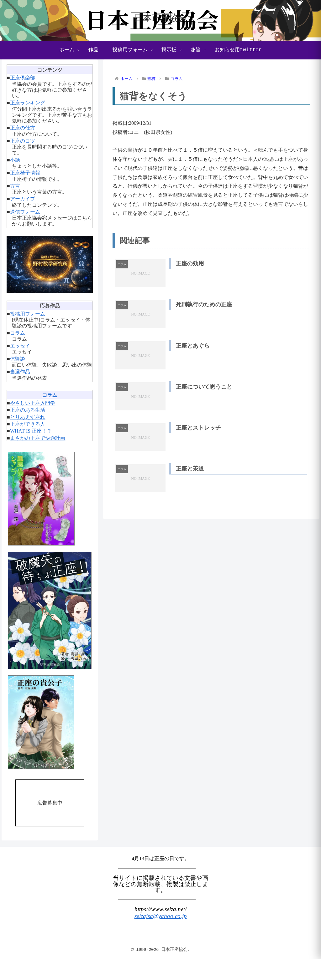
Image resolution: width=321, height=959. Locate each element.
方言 (15, 186)
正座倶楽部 (22, 77)
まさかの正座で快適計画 (37, 438)
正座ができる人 (27, 424)
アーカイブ (22, 198)
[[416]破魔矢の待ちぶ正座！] (49, 610)
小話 (15, 160)
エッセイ (20, 345)
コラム (17, 333)
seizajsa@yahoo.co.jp (160, 916)
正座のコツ (22, 141)
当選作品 (20, 371)
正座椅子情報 (25, 172)
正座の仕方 (22, 127)
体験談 (17, 359)
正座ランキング (27, 102)
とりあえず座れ (27, 417)
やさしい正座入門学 (32, 403)
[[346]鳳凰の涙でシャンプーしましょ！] (49, 499)
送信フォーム (25, 212)
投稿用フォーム (27, 314)
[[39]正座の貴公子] (49, 722)
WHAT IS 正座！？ (31, 431)
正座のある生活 (27, 410)
